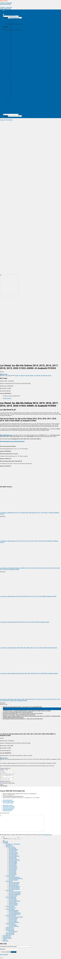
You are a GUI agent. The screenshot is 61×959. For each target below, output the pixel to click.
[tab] (32, 398)
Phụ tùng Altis (15, 18)
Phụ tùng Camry (16, 20)
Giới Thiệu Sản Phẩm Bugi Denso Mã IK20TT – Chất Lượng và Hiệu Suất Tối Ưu (23, 718)
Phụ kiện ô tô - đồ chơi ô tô (16, 14)
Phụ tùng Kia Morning (17, 56)
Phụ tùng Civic (15, 77)
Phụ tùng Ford (12, 60)
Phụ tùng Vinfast (13, 104)
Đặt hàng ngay (4, 785)
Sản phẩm (8, 12)
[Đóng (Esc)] (0, 957)
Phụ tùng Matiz (16, 95)
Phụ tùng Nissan (13, 100)
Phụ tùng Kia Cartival (17, 52)
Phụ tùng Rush (15, 35)
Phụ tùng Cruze (16, 89)
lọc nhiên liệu (37, 375)
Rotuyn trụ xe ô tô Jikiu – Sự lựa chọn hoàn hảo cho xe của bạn (19, 714)
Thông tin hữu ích (10, 108)
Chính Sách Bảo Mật (7, 800)
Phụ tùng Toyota (13, 16)
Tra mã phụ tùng (10, 105)
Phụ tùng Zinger (16, 75)
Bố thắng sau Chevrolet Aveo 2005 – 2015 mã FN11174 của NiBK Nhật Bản (22, 706)
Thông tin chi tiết (7, 398)
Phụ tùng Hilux (15, 27)
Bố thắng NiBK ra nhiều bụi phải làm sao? (13, 717)
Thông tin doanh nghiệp (8, 801)
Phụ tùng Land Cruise (17, 30)
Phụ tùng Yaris (15, 43)
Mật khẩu (2, 949)
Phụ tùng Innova (16, 28)
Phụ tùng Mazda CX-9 (17, 84)
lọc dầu (16, 375)
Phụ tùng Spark (16, 91)
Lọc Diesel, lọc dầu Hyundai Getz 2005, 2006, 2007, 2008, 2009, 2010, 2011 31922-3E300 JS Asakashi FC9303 (28, 647)
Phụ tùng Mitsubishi (14, 67)
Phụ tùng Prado (16, 31)
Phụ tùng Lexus (13, 99)
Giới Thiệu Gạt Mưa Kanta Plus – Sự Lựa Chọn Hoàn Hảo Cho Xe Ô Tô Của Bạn (23, 713)
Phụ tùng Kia (12, 51)
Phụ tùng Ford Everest (17, 62)
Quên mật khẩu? (4, 954)
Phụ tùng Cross (16, 22)
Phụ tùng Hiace (16, 24)
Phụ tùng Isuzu (13, 97)
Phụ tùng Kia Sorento (17, 59)
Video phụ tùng (10, 107)
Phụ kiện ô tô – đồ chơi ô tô (13, 844)
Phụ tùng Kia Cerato (17, 54)
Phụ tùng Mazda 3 (16, 80)
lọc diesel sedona (28, 375)
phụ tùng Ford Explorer (18, 63)
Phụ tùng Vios (15, 40)
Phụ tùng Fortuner (16, 23)
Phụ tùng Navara (16, 101)
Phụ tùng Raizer (16, 32)
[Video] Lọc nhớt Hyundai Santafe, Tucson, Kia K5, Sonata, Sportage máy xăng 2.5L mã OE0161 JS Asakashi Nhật (31, 716)
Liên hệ (8, 109)
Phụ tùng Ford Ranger (17, 64)
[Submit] (3, 19)
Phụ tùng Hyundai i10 (17, 47)
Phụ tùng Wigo (15, 42)
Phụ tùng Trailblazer (17, 92)
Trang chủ (8, 11)
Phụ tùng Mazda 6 (16, 81)
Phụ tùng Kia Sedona (17, 58)
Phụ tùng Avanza (16, 19)
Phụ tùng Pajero (16, 69)
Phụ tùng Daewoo (13, 93)
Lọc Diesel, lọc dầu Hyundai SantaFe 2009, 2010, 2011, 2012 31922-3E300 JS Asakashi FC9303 (24, 622)
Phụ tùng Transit (16, 65)
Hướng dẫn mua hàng (8, 805)
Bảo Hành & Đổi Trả (7, 810)
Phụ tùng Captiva (16, 88)
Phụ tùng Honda (13, 76)
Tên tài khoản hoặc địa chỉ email (8, 946)
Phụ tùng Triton (16, 72)
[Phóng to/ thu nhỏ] (2, 957)
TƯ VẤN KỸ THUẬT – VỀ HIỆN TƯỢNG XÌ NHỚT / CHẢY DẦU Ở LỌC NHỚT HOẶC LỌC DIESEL (27, 710)
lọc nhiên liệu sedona (46, 375)
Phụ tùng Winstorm (17, 96)
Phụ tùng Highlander (17, 26)
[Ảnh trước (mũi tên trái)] (0, 958)
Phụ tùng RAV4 (16, 34)
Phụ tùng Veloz (16, 39)
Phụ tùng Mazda (13, 79)
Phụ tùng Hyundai (13, 46)
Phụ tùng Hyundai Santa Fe (19, 48)
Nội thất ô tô (12, 15)
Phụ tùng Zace (15, 44)
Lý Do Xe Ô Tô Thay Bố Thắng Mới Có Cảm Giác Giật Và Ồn (18, 712)
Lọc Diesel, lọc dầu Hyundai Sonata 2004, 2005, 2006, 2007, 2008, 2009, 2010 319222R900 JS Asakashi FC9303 (29, 673)
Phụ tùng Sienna (16, 36)
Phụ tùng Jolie (15, 68)
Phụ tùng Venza (16, 38)
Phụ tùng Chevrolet (14, 85)
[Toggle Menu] (3, 10)
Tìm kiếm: (5, 17)
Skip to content (4, 0)
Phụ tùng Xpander (16, 73)
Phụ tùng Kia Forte (16, 55)
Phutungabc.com (47, 834)
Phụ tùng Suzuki (13, 103)
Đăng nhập (13, 952)
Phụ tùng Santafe (16, 50)
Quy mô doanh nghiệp (8, 802)
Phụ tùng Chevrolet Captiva (19, 87)
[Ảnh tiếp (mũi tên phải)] (2, 958)
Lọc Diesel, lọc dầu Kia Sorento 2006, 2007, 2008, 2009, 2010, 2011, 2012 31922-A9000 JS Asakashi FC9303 (28, 596)
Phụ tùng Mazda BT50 (17, 83)
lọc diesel (21, 375)
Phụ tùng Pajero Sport (17, 71)
